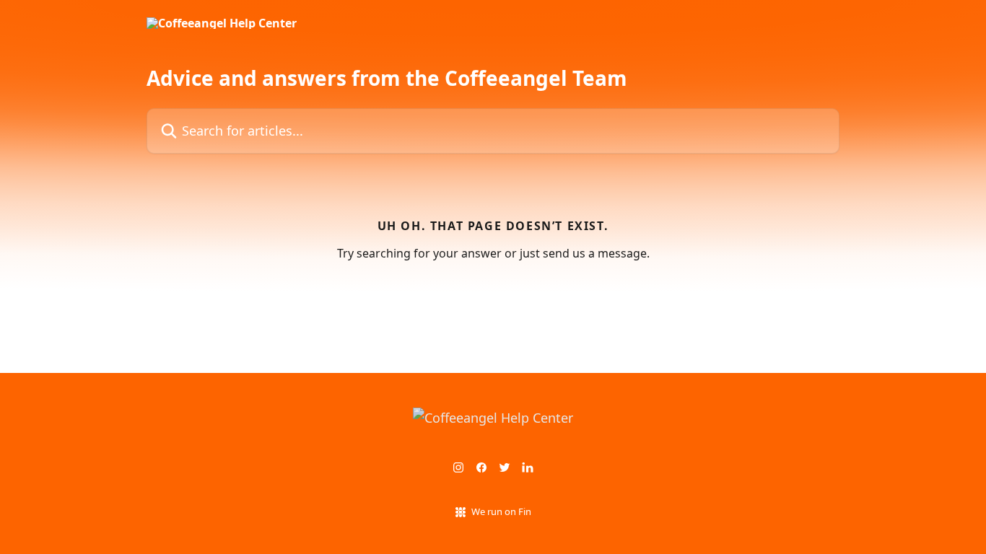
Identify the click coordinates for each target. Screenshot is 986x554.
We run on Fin (501, 511)
